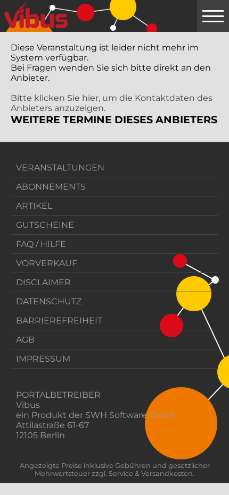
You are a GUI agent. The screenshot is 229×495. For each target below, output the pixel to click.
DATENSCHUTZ (48, 301)
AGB (25, 340)
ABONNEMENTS (51, 187)
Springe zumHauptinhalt (9, 9)
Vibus (28, 405)
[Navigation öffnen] (213, 16)
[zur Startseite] (36, 16)
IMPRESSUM (43, 359)
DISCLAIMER (43, 282)
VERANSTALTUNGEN (60, 168)
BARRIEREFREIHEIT (59, 320)
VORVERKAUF (46, 263)
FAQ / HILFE (41, 244)
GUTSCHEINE (45, 225)
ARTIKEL (34, 206)
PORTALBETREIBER (58, 395)
